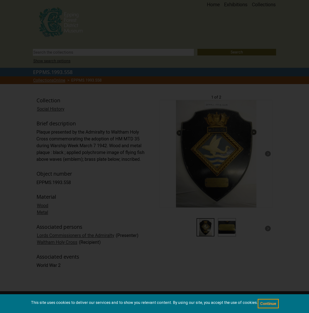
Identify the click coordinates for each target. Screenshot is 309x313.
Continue (268, 303)
